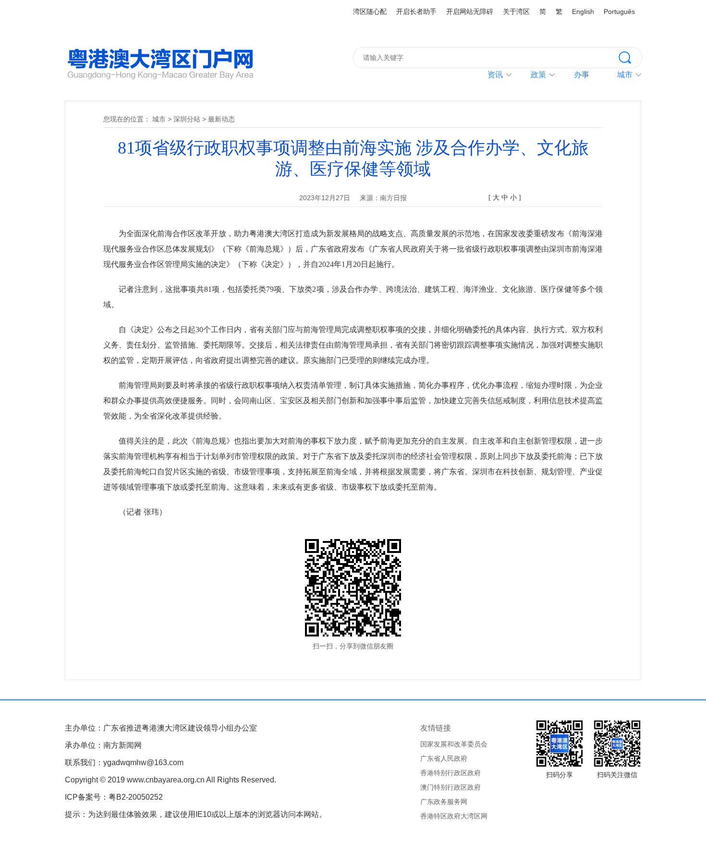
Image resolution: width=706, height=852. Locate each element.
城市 (159, 119)
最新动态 (221, 119)
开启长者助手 (416, 11)
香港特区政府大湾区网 (453, 816)
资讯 (495, 75)
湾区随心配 (370, 11)
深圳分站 (186, 119)
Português (619, 11)
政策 (538, 75)
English (583, 11)
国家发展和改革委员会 (453, 744)
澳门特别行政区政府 (450, 787)
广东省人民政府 (443, 758)
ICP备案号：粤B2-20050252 (114, 797)
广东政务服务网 (443, 801)
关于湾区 (516, 11)
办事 (581, 75)
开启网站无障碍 (469, 11)
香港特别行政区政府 (450, 773)
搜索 (630, 57)
